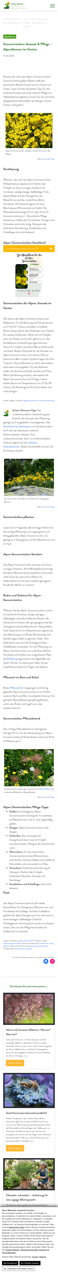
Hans (45, 159)
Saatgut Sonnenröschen (31, 400)
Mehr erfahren (15, 1063)
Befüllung (12, 659)
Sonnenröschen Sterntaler (39, 946)
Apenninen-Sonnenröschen (12, 943)
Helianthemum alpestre (24, 948)
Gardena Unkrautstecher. (20, 444)
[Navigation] (52, 6)
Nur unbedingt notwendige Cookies (18, 1269)
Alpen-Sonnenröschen (27, 940)
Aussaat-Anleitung (48, 400)
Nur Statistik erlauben (30, 1263)
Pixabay (52, 159)
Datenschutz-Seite (16, 1227)
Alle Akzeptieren (10, 1263)
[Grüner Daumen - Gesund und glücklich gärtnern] (15, 5)
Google (35, 1257)
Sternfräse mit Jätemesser (16, 426)
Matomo (42, 1257)
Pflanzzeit (15, 688)
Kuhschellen (45, 789)
